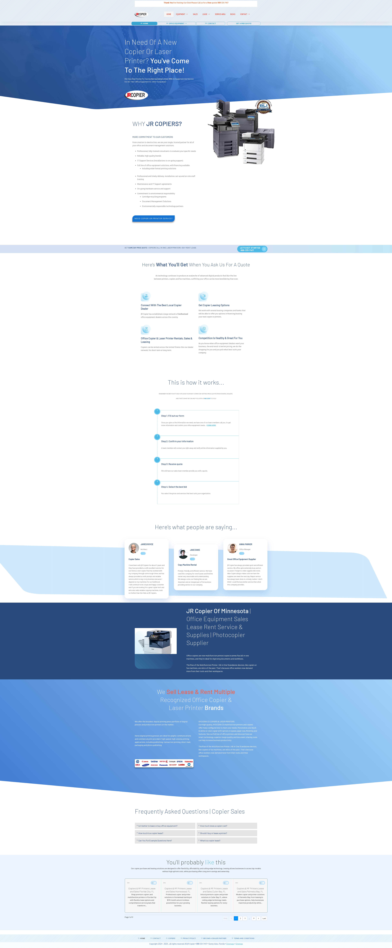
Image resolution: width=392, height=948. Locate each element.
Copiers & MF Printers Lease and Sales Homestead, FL (178, 896)
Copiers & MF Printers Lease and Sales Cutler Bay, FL (214, 896)
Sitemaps (230, 944)
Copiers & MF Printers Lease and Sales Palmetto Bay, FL (250, 896)
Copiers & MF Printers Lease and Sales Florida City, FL (142, 896)
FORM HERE (211, 425)
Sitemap (239, 944)
